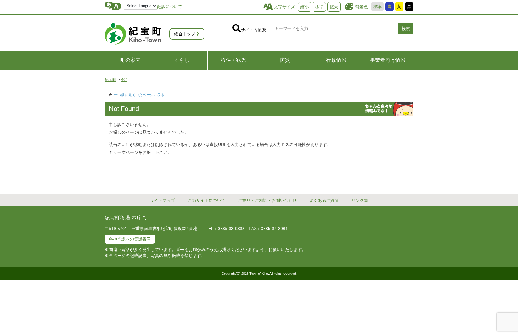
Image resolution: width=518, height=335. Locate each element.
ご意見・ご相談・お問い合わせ (267, 200)
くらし (181, 60)
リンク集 (359, 200)
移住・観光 (233, 60)
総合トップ (184, 33)
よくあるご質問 (324, 200)
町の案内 (130, 60)
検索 (406, 28)
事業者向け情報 (388, 60)
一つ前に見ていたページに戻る (139, 95)
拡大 (334, 6)
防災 (285, 60)
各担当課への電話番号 (130, 239)
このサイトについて (206, 200)
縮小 (304, 6)
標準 (377, 6)
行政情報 (336, 60)
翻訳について (169, 6)
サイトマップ (162, 200)
